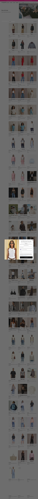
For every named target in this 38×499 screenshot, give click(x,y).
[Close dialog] (32, 240)
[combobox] (21, 249)
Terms (26, 255)
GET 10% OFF (26, 257)
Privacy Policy (24, 255)
